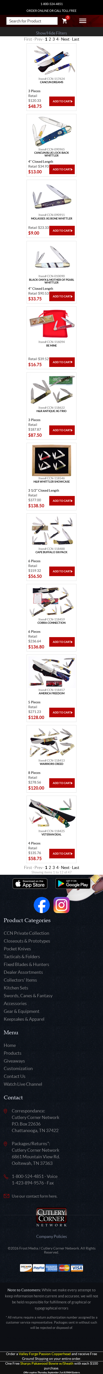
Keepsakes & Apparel (24, 1019)
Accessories (15, 1003)
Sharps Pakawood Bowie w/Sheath (47, 1363)
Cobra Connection (52, 622)
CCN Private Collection (26, 933)
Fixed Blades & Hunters (26, 964)
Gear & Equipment (22, 1011)
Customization (18, 1068)
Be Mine (51, 345)
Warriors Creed (51, 764)
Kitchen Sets (16, 987)
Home (10, 1045)
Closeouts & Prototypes (27, 941)
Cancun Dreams (51, 82)
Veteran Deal (52, 834)
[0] (64, 21)
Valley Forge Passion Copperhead (45, 1354)
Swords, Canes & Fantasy (28, 995)
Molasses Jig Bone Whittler (51, 218)
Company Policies (51, 1236)
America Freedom (51, 693)
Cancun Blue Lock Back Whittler (51, 154)
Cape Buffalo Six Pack (52, 552)
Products (13, 1053)
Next (65, 39)
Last (75, 39)
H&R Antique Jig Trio (51, 411)
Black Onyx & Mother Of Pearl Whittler (51, 281)
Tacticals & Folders (22, 956)
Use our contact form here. (34, 1196)
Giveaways (14, 1061)
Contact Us (15, 1076)
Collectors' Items (20, 980)
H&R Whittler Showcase (52, 481)
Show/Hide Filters (51, 33)
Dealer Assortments (23, 972)
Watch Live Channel (23, 1084)
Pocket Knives (17, 948)
